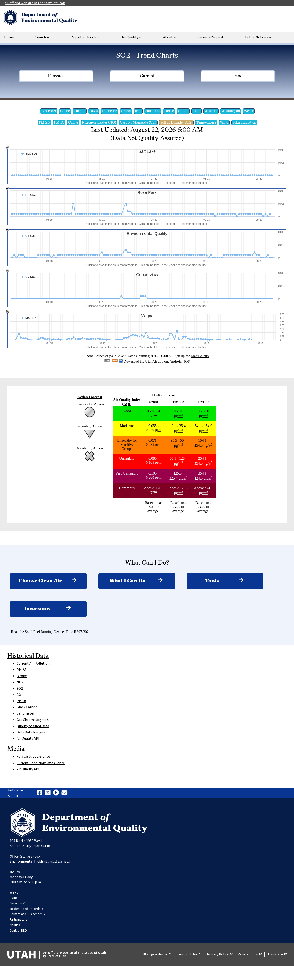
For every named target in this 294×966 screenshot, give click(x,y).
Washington (230, 111)
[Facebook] (39, 795)
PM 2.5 (44, 122)
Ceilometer (25, 713)
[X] (48, 795)
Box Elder (48, 111)
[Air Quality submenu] (140, 37)
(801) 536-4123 (60, 861)
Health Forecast (164, 395)
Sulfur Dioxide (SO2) (176, 122)
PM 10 (59, 122)
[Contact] (64, 795)
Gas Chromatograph (33, 719)
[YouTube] (56, 795)
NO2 (20, 682)
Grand (126, 111)
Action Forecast (89, 397)
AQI (126, 404)
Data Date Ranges (31, 732)
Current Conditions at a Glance (41, 762)
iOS (187, 361)
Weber (249, 111)
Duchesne (109, 111)
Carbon (79, 111)
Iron (138, 111)
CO (19, 694)
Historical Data (28, 656)
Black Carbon (27, 707)
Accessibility (250, 955)
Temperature (206, 122)
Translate (277, 955)
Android (176, 361)
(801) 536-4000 (30, 856)
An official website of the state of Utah (35, 3)
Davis (93, 111)
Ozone (73, 122)
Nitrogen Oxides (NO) (99, 122)
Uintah (183, 111)
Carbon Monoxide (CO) (138, 122)
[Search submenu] (48, 37)
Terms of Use (189, 955)
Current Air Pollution (33, 663)
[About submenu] (175, 37)
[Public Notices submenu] (270, 37)
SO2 (20, 688)
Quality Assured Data (33, 726)
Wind (224, 122)
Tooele (169, 111)
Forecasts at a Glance (33, 756)
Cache (65, 111)
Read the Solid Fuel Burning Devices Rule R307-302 (50, 632)
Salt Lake (152, 111)
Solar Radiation (244, 122)
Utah (196, 111)
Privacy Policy (219, 955)
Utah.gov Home (157, 955)
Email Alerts (200, 356)
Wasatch (211, 111)
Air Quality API (28, 738)
